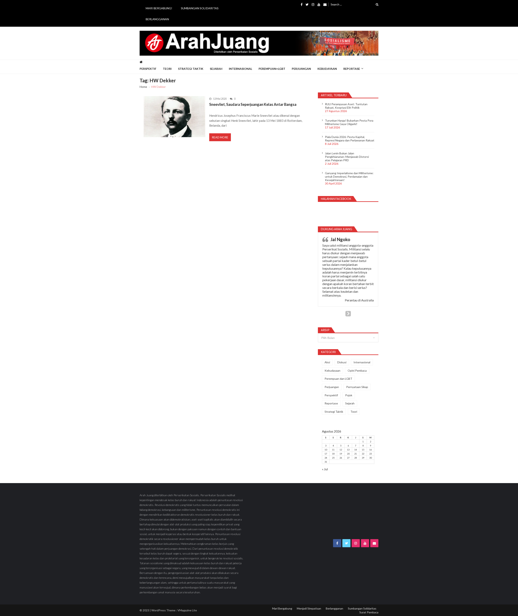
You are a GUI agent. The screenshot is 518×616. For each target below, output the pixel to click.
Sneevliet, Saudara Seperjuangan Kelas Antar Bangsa (252, 104)
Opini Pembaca (357, 370)
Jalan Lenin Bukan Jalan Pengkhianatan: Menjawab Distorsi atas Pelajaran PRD (347, 157)
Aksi (327, 362)
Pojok (348, 395)
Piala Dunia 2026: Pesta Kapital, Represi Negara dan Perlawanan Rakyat (349, 138)
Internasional (240, 68)
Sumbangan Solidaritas (200, 8)
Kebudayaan (327, 68)
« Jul (325, 469)
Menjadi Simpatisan (309, 608)
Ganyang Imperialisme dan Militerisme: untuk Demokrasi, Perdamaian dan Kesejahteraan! (349, 176)
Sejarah (216, 68)
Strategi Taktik (190, 68)
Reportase (351, 68)
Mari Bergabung (282, 608)
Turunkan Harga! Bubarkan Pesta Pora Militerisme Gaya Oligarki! (349, 122)
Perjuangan (301, 68)
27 (348, 457)
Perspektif (148, 68)
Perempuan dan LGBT (338, 378)
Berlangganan (157, 19)
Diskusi (341, 362)
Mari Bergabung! (159, 8)
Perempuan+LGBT (272, 68)
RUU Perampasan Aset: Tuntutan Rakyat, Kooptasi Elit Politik (346, 105)
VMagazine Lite (187, 610)
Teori (167, 68)
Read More (220, 137)
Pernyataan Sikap (357, 387)
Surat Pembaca (368, 612)
